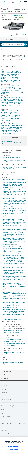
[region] (14, 445)
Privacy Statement (13, 446)
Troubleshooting (18, 142)
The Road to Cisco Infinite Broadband (12, 362)
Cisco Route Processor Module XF (11, 157)
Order (21, 17)
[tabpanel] (14, 56)
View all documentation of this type (11, 319)
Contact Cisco (11, 34)
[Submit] (25, 44)
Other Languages (22, 34)
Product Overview (18, 15)
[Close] (25, 439)
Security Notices (18, 140)
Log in (4, 62)
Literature (4, 144)
